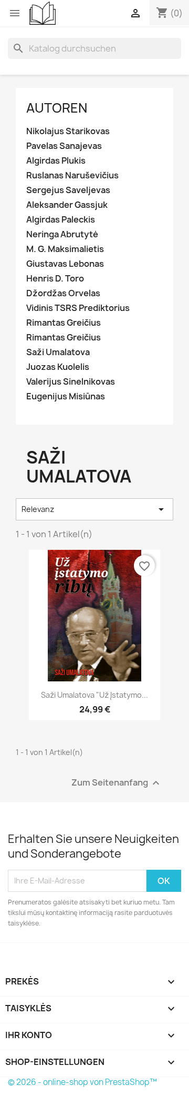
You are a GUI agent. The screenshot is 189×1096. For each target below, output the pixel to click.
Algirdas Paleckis (60, 219)
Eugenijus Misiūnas (65, 396)
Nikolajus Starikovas (68, 131)
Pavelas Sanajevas (64, 146)
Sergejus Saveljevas (68, 190)
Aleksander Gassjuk (67, 204)
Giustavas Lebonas (65, 263)
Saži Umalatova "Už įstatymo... (94, 695)
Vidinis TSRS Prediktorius (78, 308)
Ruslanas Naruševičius (72, 175)
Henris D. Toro (55, 278)
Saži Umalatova (58, 352)
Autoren (56, 108)
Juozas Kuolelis (57, 367)
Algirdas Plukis (56, 160)
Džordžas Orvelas (63, 293)
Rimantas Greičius (63, 322)
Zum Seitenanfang (116, 782)
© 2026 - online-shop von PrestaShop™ (82, 1082)
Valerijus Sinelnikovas (70, 381)
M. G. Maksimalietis (65, 249)
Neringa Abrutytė (62, 234)
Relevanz (94, 509)
